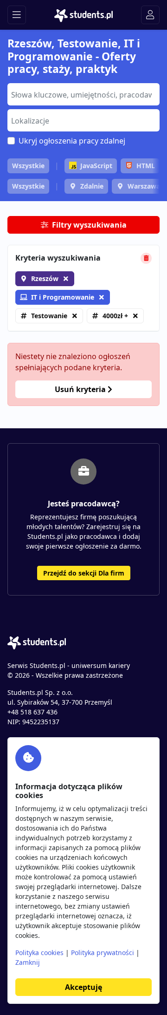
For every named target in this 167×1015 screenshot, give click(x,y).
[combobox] (83, 94)
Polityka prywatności (102, 952)
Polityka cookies (39, 952)
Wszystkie (28, 165)
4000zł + (115, 315)
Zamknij (27, 962)
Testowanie (49, 315)
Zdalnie (91, 186)
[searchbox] (82, 93)
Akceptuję (83, 987)
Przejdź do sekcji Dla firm (83, 573)
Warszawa (144, 186)
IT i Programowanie (62, 297)
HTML (145, 165)
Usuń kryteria (81, 389)
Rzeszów (44, 278)
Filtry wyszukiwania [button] (89, 225)
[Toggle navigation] (16, 15)
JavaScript (96, 165)
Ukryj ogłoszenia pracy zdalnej (72, 141)
